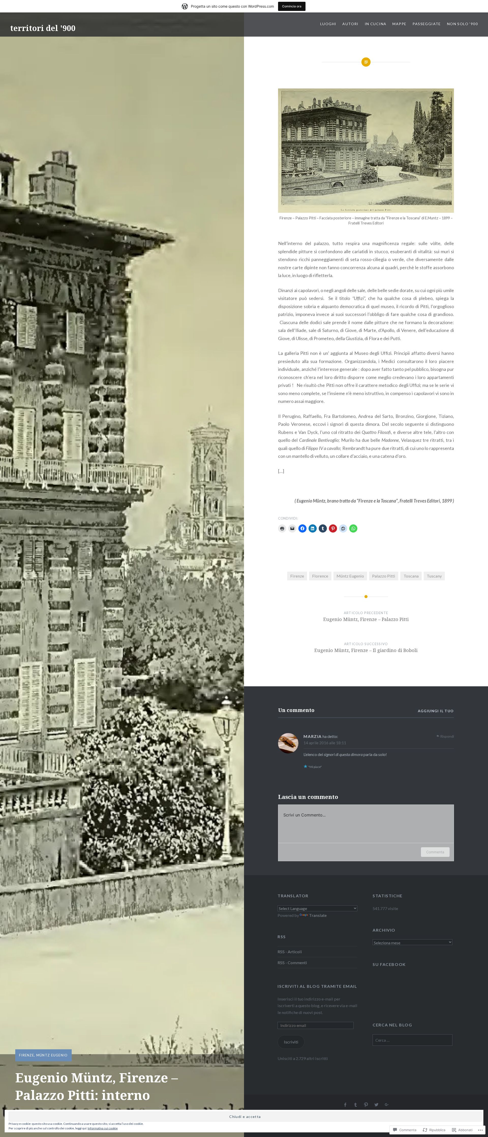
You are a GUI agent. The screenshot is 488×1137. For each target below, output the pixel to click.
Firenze (26, 1055)
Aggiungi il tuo (436, 711)
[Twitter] (376, 1105)
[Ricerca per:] (412, 1040)
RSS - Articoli (290, 951)
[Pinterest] (366, 1105)
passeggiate (427, 24)
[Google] (386, 1105)
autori (350, 24)
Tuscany (434, 575)
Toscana (411, 575)
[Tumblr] (355, 1105)
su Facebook (389, 964)
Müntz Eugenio (52, 1055)
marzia (312, 736)
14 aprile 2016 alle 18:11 (324, 742)
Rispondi (447, 736)
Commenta (435, 852)
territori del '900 (42, 28)
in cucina (376, 24)
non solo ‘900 (462, 24)
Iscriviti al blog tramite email (317, 986)
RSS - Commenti (292, 962)
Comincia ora (291, 6)
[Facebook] (345, 1105)
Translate (318, 915)
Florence (320, 575)
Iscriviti (291, 1041)
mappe (399, 24)
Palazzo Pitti (383, 575)
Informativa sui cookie (103, 1128)
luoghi (328, 24)
